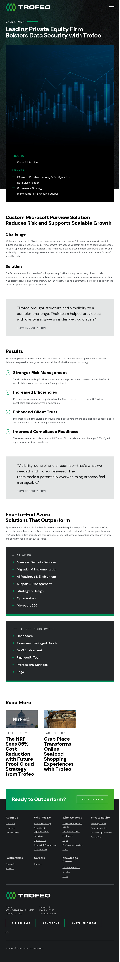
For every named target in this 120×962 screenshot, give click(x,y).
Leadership (11, 828)
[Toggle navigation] (111, 7)
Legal (21, 672)
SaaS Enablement (29, 650)
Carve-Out (96, 837)
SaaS (65, 849)
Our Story (10, 823)
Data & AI (38, 836)
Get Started (90, 799)
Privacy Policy (12, 832)
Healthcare (25, 636)
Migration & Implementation (37, 569)
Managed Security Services (36, 562)
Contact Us (51, 923)
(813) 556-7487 (20, 923)
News (65, 876)
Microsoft (10, 864)
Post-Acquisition (99, 828)
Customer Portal (84, 923)
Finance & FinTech (71, 831)
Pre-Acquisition (98, 823)
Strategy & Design (30, 591)
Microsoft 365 (27, 605)
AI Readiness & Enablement (36, 577)
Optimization (26, 598)
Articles (66, 872)
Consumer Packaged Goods (37, 643)
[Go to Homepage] (28, 7)
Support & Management (34, 584)
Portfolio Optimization (101, 832)
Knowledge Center (71, 867)
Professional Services (32, 665)
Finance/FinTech (28, 657)
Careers (38, 864)
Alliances (10, 868)
